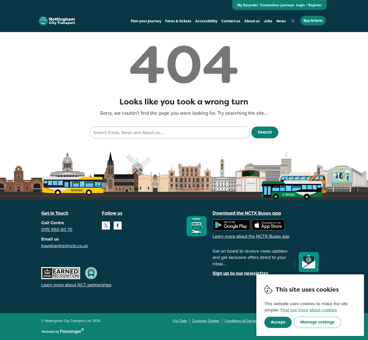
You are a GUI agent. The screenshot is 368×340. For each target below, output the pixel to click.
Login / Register (309, 5)
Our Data (180, 320)
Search (293, 21)
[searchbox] (170, 132)
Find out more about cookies (309, 310)
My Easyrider (247, 5)
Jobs (268, 21)
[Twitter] (106, 225)
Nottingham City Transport (57, 21)
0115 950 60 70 (56, 229)
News (281, 21)
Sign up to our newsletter (240, 273)
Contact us (230, 21)
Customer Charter (206, 320)
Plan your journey (146, 21)
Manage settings (317, 322)
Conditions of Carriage (242, 320)
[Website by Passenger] (62, 332)
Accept (278, 322)
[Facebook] (118, 225)
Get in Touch (54, 213)
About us (252, 21)
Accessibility (206, 21)
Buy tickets (313, 20)
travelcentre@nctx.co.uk (64, 246)
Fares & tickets (178, 21)
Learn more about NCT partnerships (76, 285)
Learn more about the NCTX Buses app (251, 236)
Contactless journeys (277, 5)
